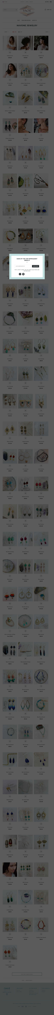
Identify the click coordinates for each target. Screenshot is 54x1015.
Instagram (23, 274)
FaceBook (20, 274)
